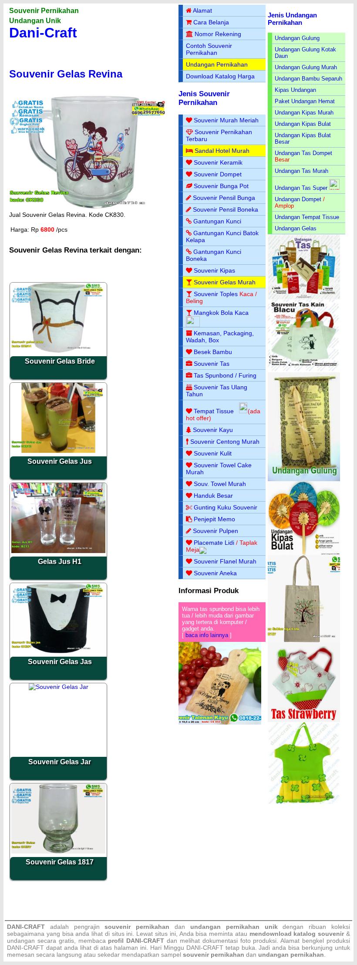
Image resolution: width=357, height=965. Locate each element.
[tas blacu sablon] (304, 640)
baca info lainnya (206, 635)
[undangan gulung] (304, 479)
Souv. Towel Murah (220, 483)
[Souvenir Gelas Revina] (89, 209)
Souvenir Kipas (214, 270)
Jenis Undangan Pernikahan (292, 18)
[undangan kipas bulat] (304, 553)
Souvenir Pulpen (215, 530)
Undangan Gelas (296, 228)
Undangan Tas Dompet (303, 153)
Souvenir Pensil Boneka (225, 209)
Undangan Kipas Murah (304, 112)
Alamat (202, 10)
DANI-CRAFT (204, 947)
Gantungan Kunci (217, 221)
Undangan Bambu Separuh (308, 78)
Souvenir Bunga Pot (221, 185)
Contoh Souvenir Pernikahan (209, 49)
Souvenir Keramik (218, 162)
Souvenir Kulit (213, 453)
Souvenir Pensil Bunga (224, 197)
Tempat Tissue (214, 411)
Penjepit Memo (214, 519)
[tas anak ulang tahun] (304, 802)
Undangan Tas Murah (301, 171)
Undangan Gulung (297, 38)
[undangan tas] (304, 297)
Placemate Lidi (214, 542)
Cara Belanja (211, 22)
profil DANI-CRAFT (136, 940)
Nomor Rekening (218, 33)
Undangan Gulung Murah (306, 67)
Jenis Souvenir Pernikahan (204, 98)
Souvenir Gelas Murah (225, 282)
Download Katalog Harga (220, 76)
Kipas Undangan (295, 90)
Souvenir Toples (216, 293)
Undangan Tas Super (301, 188)
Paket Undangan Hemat (305, 101)
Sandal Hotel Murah (222, 150)
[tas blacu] (304, 370)
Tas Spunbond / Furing (225, 375)
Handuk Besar (213, 495)
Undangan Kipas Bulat (303, 124)
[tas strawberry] (304, 720)
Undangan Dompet (298, 199)
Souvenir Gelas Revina (65, 74)
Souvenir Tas (211, 363)
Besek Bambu (213, 351)
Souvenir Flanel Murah (225, 561)
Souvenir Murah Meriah (226, 120)
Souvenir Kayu (213, 429)
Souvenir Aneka (215, 573)
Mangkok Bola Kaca (221, 312)
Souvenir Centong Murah (224, 441)
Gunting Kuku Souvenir (225, 507)
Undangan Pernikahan (217, 64)
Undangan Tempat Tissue (307, 217)
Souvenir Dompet (218, 174)
